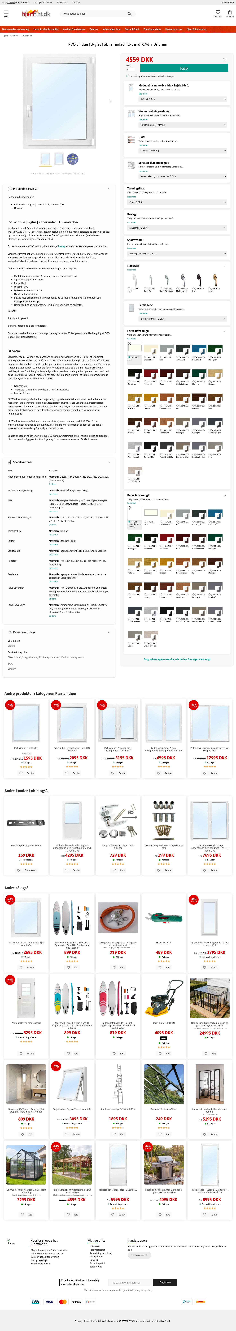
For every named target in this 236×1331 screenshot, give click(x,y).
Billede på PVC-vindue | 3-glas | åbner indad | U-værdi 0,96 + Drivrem (57, 173)
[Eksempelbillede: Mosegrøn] (202, 376)
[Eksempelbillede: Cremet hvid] (154, 351)
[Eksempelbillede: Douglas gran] (170, 400)
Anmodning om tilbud (101, 1253)
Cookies (94, 1259)
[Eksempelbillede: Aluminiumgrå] (138, 448)
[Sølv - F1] (150, 279)
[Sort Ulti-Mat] (167, 610)
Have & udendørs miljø (46, 29)
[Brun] (199, 279)
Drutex (11, 645)
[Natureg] (215, 372)
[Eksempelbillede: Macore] (154, 424)
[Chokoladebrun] (183, 372)
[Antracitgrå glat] (215, 421)
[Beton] (215, 445)
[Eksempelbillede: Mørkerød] (154, 376)
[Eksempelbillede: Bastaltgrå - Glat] (218, 613)
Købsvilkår (95, 1246)
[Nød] (215, 397)
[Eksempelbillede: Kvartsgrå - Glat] (186, 448)
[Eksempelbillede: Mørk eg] (138, 424)
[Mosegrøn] (199, 372)
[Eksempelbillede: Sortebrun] (138, 376)
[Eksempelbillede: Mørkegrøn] (218, 351)
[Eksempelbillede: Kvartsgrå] (186, 424)
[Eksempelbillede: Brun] (170, 376)
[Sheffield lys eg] (134, 470)
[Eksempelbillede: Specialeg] (138, 400)
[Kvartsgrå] (183, 421)
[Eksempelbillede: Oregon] (154, 400)
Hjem (5, 35)
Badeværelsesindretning (15, 29)
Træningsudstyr (152, 29)
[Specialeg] (134, 397)
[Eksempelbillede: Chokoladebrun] (186, 376)
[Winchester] (167, 421)
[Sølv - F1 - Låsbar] (167, 279)
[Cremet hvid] (167, 513)
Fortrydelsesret (97, 1249)
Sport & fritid (132, 29)
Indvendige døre (112, 29)
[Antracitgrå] (183, 348)
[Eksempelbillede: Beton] (218, 448)
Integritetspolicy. (143, 1290)
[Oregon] (167, 561)
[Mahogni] (199, 397)
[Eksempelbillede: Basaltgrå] (202, 424)
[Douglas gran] (183, 561)
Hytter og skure (173, 29)
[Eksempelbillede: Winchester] (170, 424)
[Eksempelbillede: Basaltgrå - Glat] (202, 448)
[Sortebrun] (134, 372)
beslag (61, 246)
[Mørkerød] (150, 372)
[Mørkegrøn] (215, 348)
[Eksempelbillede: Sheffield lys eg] (138, 473)
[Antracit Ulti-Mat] (183, 610)
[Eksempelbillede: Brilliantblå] (202, 351)
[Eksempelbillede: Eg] (186, 400)
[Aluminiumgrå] (134, 445)
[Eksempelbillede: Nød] (218, 400)
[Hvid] (134, 279)
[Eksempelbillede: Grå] (170, 351)
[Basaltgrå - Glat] (199, 445)
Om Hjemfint (96, 1256)
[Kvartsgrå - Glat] (183, 445)
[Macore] (150, 421)
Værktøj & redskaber (74, 29)
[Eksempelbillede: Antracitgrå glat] (218, 424)
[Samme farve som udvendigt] (134, 513)
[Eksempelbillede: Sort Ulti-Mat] (154, 448)
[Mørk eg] (134, 421)
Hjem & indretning (196, 29)
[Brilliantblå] (199, 348)
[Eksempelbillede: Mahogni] (202, 400)
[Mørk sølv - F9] (183, 279)
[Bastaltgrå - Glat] (215, 610)
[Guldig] (215, 279)
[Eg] (183, 397)
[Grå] (183, 513)
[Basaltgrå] (199, 421)
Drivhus (94, 29)
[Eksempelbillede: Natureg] (218, 376)
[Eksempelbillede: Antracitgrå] (186, 351)
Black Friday (96, 1266)
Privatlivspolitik (97, 1263)
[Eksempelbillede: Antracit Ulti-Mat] (170, 448)
